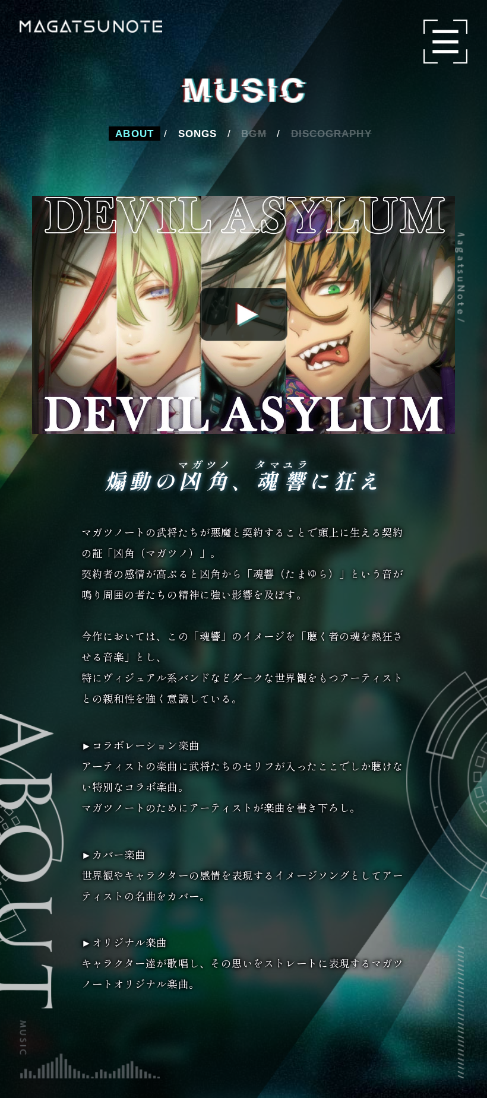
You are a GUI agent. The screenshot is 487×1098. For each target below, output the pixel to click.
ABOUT (134, 133)
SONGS (197, 133)
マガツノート (91, 26)
